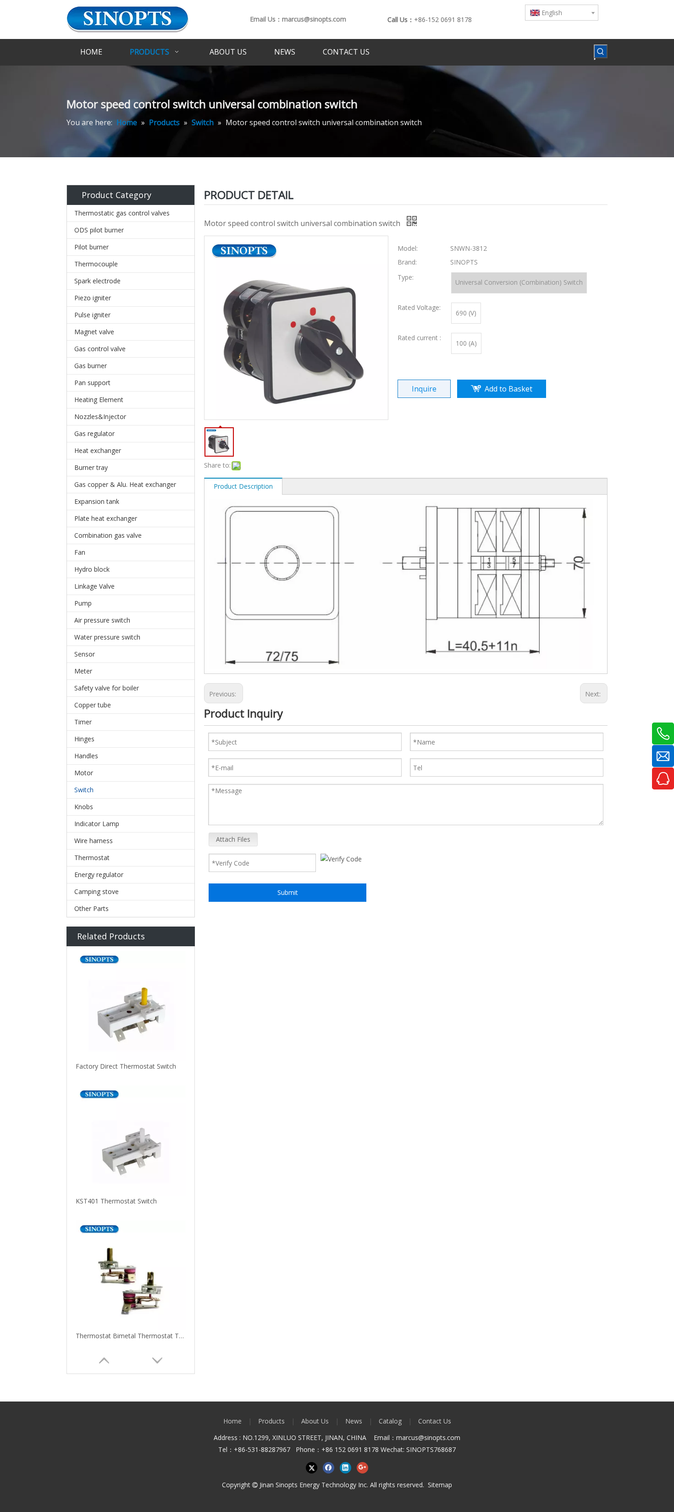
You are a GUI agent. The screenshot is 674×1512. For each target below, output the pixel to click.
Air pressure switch (102, 620)
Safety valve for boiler (106, 688)
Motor (83, 772)
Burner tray (91, 467)
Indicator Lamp (96, 823)
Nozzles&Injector (100, 416)
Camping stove (96, 891)
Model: (408, 248)
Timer (83, 721)
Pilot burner (91, 247)
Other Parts (91, 908)
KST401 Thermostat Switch (116, 1201)
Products (271, 1421)
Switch (84, 789)
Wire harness (93, 840)
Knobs (83, 806)
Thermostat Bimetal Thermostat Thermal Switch (131, 1335)
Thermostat (92, 857)
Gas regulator (94, 433)
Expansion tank (96, 501)
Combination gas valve (108, 535)
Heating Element (98, 399)
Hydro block (92, 569)
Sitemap (440, 1484)
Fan (79, 552)
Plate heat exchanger (105, 518)
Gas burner (90, 365)
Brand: (407, 262)
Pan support (92, 382)
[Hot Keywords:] (601, 51)
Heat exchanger (97, 450)
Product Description (243, 486)
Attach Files (233, 839)
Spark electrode (97, 280)
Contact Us (434, 1421)
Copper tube (92, 705)
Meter (83, 671)
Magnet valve (94, 331)
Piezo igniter (92, 297)
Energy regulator (98, 874)
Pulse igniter (92, 314)
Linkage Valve (94, 586)
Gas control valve (100, 348)
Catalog (390, 1421)
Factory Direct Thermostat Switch (126, 1066)
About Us (315, 1421)
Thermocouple (96, 263)
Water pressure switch (107, 637)
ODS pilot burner (99, 230)
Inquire (424, 389)
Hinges (84, 738)
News (353, 1421)
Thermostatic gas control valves (122, 213)
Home (232, 1421)
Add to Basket (508, 389)
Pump (83, 603)
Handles (86, 755)
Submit (287, 892)
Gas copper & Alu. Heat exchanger (125, 484)
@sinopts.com (439, 1437)
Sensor (84, 654)
